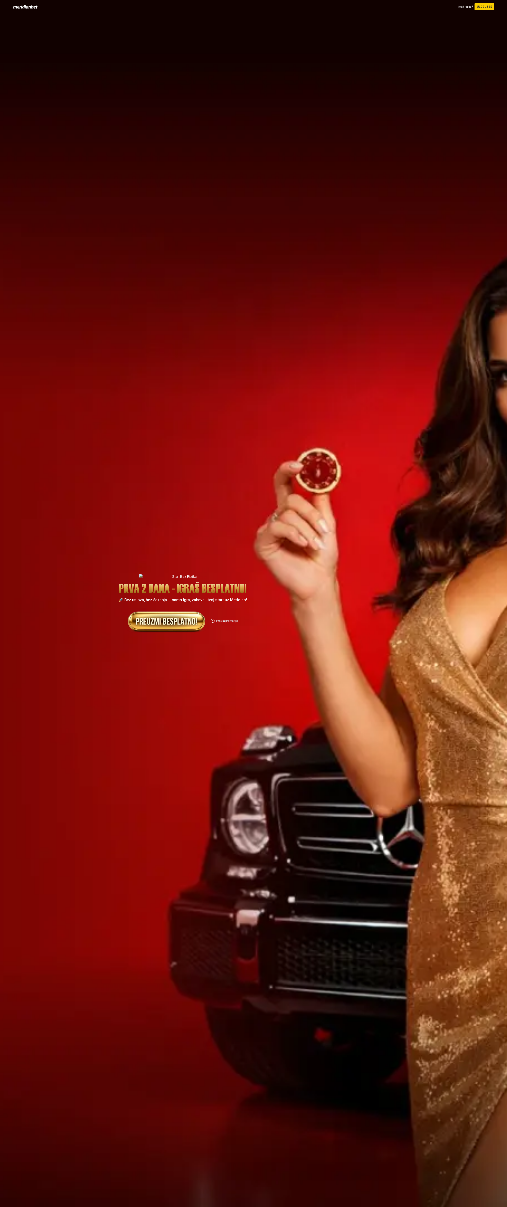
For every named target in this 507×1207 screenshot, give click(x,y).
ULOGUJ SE (484, 6)
